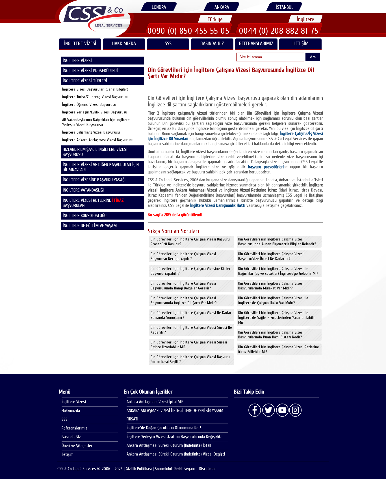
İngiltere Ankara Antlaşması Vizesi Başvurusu (97, 140)
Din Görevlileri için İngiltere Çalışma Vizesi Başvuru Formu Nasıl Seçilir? (190, 359)
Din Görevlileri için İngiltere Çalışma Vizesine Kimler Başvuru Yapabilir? (191, 271)
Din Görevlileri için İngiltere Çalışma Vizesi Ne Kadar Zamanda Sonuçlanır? (191, 315)
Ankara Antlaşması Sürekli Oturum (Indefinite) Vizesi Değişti (176, 454)
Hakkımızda (124, 43)
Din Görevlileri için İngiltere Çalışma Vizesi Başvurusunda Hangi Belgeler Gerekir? (183, 286)
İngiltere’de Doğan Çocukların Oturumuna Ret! (164, 428)
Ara (313, 57)
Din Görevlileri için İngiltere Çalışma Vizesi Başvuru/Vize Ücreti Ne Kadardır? (270, 256)
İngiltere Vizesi (74, 401)
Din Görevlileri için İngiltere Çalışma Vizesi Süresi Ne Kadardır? (191, 330)
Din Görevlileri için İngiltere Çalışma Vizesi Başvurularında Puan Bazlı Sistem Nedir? (270, 335)
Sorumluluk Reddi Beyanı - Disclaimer (185, 469)
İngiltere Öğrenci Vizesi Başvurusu (89, 104)
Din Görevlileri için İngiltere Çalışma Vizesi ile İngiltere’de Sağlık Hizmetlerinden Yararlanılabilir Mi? (276, 317)
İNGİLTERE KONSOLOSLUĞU (85, 215)
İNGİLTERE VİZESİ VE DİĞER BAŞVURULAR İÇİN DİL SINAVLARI (101, 167)
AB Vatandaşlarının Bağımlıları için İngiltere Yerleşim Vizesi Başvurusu (96, 122)
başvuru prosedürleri (266, 166)
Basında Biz (212, 43)
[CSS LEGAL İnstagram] (295, 410)
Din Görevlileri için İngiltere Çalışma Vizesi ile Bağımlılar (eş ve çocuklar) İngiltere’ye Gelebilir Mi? (278, 271)
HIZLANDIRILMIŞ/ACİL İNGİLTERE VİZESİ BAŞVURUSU (95, 152)
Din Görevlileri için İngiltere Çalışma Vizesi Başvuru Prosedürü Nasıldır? (190, 241)
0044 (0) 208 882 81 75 (279, 31)
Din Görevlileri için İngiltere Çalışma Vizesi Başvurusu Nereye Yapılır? (183, 256)
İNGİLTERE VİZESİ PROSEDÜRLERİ (90, 70)
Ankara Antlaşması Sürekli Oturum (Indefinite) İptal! (169, 445)
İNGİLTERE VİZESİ (80, 43)
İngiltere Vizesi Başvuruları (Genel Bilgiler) (95, 89)
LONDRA (159, 7)
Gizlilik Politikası (139, 469)
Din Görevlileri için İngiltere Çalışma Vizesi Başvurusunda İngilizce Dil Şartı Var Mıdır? (184, 300)
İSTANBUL (284, 7)
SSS (168, 43)
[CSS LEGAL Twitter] (268, 410)
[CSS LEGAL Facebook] (255, 410)
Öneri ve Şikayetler (77, 445)
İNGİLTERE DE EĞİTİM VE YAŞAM (90, 225)
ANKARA (221, 7)
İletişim (300, 43)
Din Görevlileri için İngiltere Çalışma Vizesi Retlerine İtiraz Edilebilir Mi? (278, 349)
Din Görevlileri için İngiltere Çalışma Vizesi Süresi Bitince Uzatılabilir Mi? (189, 344)
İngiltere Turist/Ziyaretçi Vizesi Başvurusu (95, 96)
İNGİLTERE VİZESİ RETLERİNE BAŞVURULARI (93, 203)
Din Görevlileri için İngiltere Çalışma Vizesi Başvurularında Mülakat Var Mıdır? (270, 286)
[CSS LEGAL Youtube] (282, 410)
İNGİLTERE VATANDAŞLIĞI (83, 190)
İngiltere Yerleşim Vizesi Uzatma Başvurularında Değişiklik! (174, 436)
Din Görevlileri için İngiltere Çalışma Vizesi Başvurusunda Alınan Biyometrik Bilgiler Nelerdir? (277, 241)
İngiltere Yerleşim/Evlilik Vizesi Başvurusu (94, 112)
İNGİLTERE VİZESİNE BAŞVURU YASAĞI (94, 179)
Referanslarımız (256, 43)
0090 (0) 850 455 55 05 (188, 31)
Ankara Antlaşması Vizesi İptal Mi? (155, 401)
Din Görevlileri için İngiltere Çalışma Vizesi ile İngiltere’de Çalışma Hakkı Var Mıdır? (273, 300)
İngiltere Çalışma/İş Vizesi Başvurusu (91, 132)
